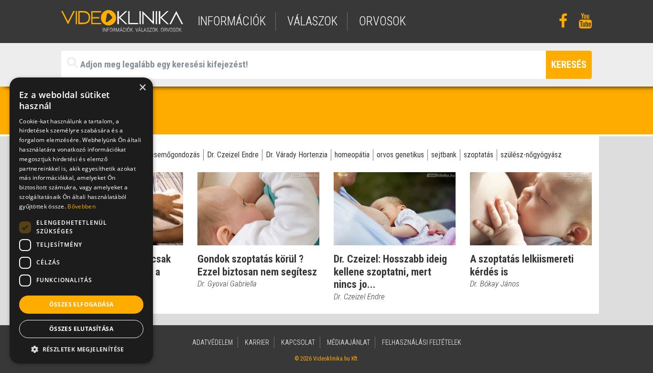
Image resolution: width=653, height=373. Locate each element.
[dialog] (81, 220)
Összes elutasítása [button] (81, 329)
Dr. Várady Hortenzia (296, 154)
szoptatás (478, 154)
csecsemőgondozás (169, 154)
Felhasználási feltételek (421, 342)
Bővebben (81, 206)
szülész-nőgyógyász (531, 154)
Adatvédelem (212, 342)
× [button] (142, 87)
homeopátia (352, 154)
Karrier (257, 342)
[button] (81, 349)
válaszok (312, 21)
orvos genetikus (400, 154)
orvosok (382, 21)
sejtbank (444, 154)
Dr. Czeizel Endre (233, 154)
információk (231, 21)
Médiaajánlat (348, 342)
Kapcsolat (298, 342)
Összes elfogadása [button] (81, 304)
